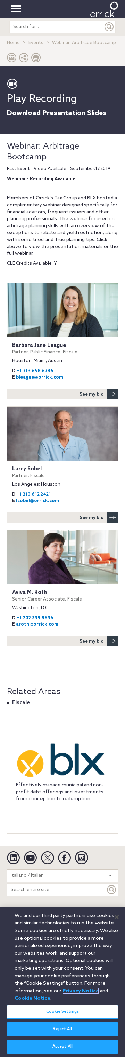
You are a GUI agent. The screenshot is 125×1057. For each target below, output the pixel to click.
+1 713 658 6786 (35, 371)
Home (13, 43)
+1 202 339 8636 (35, 618)
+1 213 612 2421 (34, 494)
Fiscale (21, 703)
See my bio (92, 394)
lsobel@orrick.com (37, 500)
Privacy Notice (80, 991)
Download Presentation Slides (57, 113)
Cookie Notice (32, 998)
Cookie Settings (62, 1011)
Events (35, 43)
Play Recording (42, 99)
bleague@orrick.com (39, 377)
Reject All (62, 1029)
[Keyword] (112, 889)
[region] (62, 982)
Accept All (62, 1046)
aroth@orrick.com (37, 624)
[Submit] (109, 27)
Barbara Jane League (44, 348)
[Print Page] (36, 59)
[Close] (116, 917)
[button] (24, 59)
